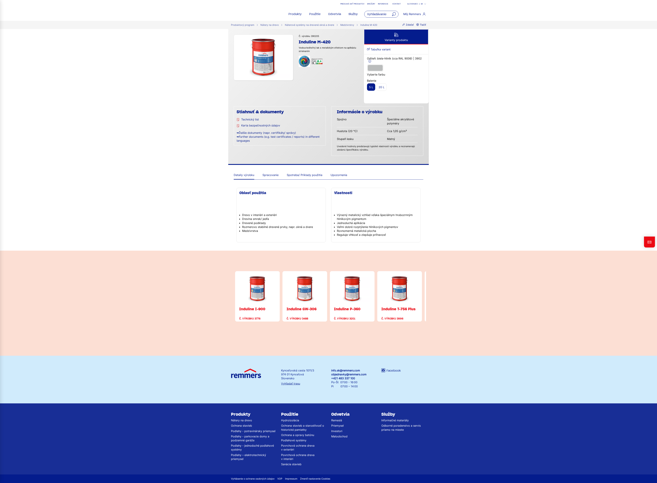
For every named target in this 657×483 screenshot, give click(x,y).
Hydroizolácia (290, 420)
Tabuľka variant (380, 49)
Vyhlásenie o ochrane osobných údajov (253, 478)
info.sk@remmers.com (345, 370)
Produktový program (242, 24)
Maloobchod (339, 436)
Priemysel (337, 425)
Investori (336, 431)
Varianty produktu (396, 40)
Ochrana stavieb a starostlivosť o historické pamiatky (302, 427)
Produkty (295, 14)
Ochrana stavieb (241, 425)
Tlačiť (423, 24)
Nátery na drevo (269, 24)
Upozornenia (339, 175)
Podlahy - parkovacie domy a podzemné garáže (250, 438)
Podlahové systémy (293, 440)
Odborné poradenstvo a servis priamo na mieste (401, 427)
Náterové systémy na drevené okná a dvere (309, 24)
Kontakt (396, 4)
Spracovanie (270, 175)
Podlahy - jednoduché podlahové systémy (252, 447)
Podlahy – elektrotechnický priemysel (248, 457)
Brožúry (371, 4)
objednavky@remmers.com (348, 374)
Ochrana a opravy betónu (297, 435)
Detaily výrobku (244, 175)
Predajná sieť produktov (352, 4)
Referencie (383, 4)
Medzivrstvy (347, 24)
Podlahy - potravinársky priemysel (253, 431)
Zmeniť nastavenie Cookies (315, 478)
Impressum (291, 478)
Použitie (315, 14)
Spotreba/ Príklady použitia (304, 175)
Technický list (250, 119)
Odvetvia (334, 14)
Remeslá (336, 420)
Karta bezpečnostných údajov (260, 125)
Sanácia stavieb (291, 464)
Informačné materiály (395, 420)
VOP (279, 478)
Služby (353, 14)
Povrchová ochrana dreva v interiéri (297, 457)
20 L (381, 87)
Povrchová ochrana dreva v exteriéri (297, 447)
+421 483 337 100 (343, 378)
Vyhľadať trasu (290, 383)
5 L (371, 87)
